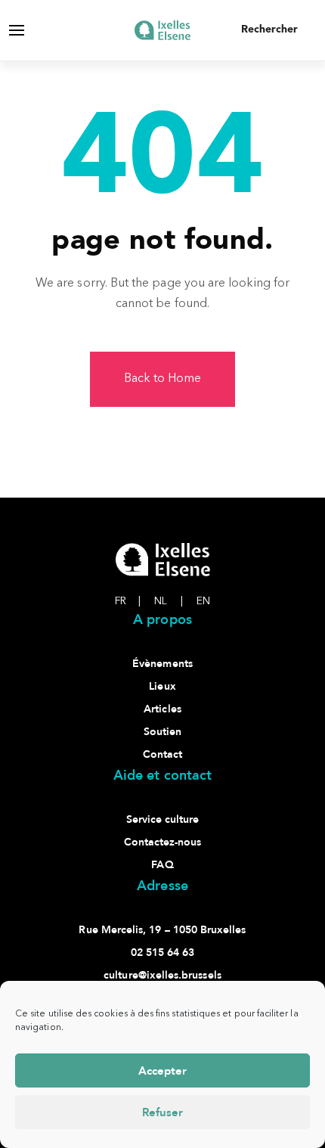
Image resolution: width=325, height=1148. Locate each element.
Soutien (162, 731)
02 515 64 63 (163, 952)
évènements (162, 663)
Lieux (162, 686)
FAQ (162, 865)
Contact (162, 754)
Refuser (162, 1112)
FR (128, 601)
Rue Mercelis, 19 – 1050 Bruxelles (162, 930)
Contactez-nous (163, 842)
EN (203, 601)
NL (168, 601)
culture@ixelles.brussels (162, 975)
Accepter (162, 1070)
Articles (162, 709)
